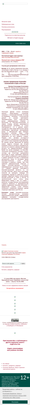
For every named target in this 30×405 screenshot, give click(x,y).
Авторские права (6, 21)
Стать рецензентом (7, 267)
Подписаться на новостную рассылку (15, 35)
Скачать (4, 245)
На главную (6, 363)
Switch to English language (16, 38)
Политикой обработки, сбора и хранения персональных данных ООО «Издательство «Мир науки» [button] (14, 395)
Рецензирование (6, 29)
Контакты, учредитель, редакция (10, 269)
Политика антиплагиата (8, 27)
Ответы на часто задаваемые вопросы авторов (15, 285)
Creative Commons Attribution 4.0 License (14, 253)
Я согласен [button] (15, 402)
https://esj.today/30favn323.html (10, 57)
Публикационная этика (8, 24)
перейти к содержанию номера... (11, 52)
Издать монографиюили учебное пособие (15, 349)
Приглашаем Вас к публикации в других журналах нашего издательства (15, 342)
